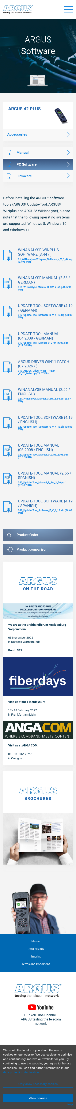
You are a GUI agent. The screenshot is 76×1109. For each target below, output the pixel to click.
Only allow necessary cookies (38, 1084)
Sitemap (36, 941)
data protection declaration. (21, 1072)
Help (70, 1104)
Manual (22, 152)
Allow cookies (38, 1098)
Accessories (17, 134)
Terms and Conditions (36, 964)
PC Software (26, 164)
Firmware (24, 176)
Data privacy (36, 949)
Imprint (36, 956)
